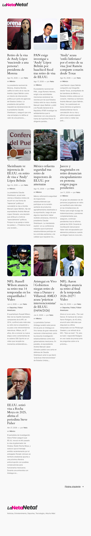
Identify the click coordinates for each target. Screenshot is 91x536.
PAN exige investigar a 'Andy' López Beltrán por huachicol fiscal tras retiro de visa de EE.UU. (44, 66)
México (12, 81)
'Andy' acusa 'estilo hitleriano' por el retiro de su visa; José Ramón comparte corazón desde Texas (71, 64)
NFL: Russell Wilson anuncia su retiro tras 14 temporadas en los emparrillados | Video (18, 290)
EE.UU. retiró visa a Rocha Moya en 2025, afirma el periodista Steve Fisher (17, 414)
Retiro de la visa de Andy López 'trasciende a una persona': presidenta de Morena (18, 64)
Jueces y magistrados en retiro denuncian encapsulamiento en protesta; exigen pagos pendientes (71, 177)
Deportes (13, 308)
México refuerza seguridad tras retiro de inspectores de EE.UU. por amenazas (44, 175)
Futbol (73, 308)
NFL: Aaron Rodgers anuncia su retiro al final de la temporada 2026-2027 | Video (71, 290)
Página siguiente (74, 486)
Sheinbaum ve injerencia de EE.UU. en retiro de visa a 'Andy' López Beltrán (18, 173)
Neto (26, 78)
